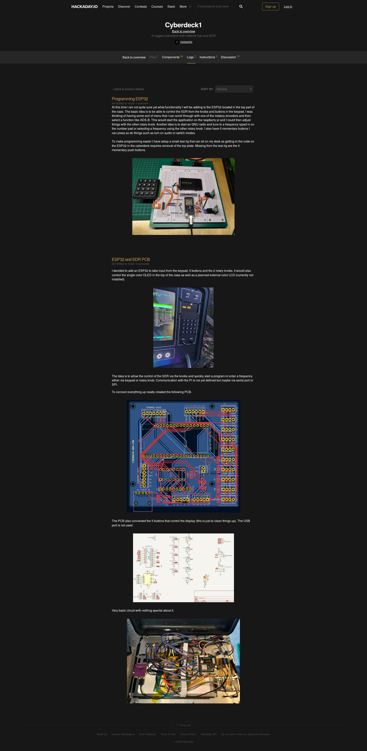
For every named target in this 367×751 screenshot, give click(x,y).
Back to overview (183, 31)
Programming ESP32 (130, 98)
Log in (288, 6)
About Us (102, 734)
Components (172, 57)
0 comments (142, 263)
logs (191, 57)
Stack (171, 6)
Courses (157, 6)
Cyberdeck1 (183, 24)
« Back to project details (128, 89)
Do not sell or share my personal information (245, 734)
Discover (124, 6)
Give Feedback (147, 734)
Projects (108, 6)
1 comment (142, 103)
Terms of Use (168, 734)
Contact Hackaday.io (123, 734)
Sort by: (207, 89)
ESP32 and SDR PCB (131, 259)
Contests (141, 6)
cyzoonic (186, 42)
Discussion (230, 57)
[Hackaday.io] (84, 6)
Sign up (270, 6)
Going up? (185, 725)
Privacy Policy (188, 734)
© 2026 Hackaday (183, 741)
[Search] (241, 6)
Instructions (208, 57)
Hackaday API (209, 734)
